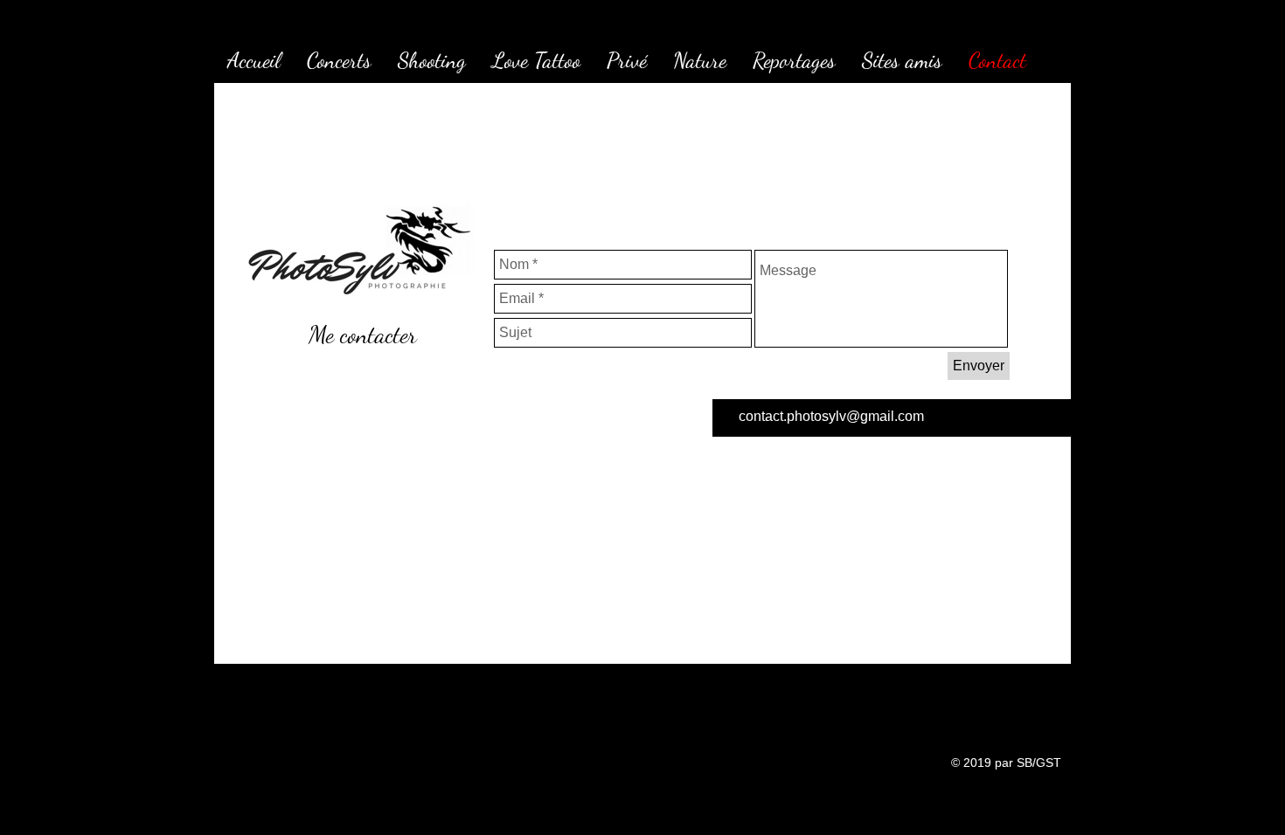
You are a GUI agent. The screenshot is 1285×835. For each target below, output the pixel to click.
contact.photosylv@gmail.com (831, 416)
